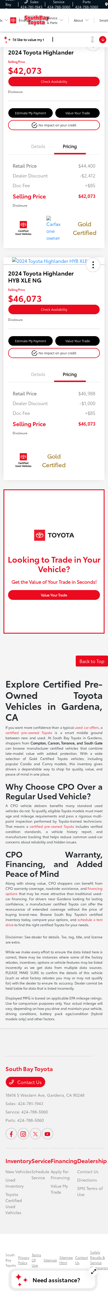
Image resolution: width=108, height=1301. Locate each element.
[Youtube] (47, 1133)
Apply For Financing (60, 1174)
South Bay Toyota (10, 1260)
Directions (87, 1180)
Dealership (92, 1160)
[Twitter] (35, 1133)
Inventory (18, 1160)
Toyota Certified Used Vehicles (13, 1203)
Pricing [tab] (70, 146)
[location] (106, 4)
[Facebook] (11, 1133)
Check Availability (54, 81)
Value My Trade (59, 1189)
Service (41, 1160)
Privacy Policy (23, 1260)
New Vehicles (18, 1171)
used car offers (87, 727)
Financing (64, 1160)
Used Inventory (14, 1183)
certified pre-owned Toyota (28, 732)
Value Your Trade (77, 113)
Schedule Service (40, 1174)
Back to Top (91, 661)
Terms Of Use (36, 1260)
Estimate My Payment (30, 113)
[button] (54, 125)
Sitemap (50, 1259)
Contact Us (29, 1082)
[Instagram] (23, 1133)
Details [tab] (38, 146)
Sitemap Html (66, 1260)
